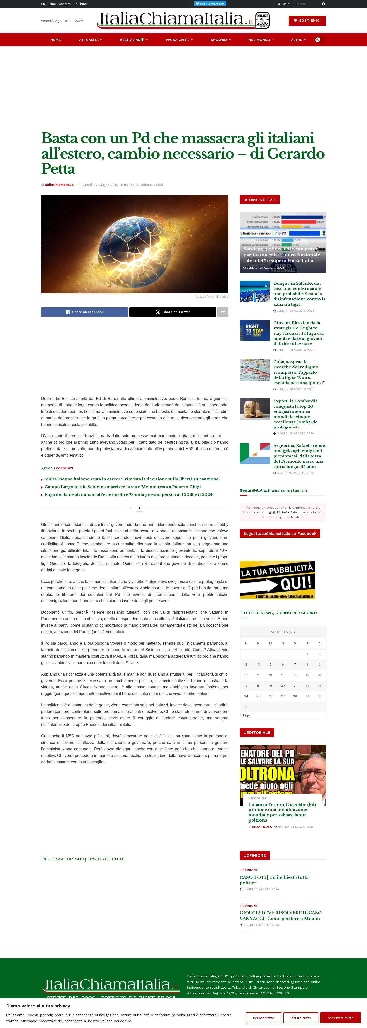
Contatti (65, 4)
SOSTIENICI (309, 20)
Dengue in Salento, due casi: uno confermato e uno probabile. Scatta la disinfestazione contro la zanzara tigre (299, 294)
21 (295, 685)
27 (283, 696)
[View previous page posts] (130, 508)
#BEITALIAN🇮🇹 (132, 40)
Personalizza (263, 1018)
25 (258, 696)
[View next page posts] (139, 508)
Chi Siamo (48, 4)
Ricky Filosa (262, 826)
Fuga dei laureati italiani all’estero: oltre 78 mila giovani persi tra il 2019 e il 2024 (129, 494)
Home (55, 40)
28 (295, 696)
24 (246, 696)
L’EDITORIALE (257, 798)
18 (258, 685)
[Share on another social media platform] (222, 312)
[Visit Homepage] (183, 20)
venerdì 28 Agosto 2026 (265, 267)
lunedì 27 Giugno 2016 (100, 185)
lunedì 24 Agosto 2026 (260, 889)
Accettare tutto (341, 1018)
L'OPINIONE (249, 870)
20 (283, 685)
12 (270, 675)
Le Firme (80, 4)
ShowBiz (219, 40)
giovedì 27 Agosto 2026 (295, 433)
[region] (183, 1013)
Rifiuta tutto (301, 1018)
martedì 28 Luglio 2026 (295, 826)
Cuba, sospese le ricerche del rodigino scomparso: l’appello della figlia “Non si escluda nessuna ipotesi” (299, 372)
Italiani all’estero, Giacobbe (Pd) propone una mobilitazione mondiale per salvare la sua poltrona (282, 812)
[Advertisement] (183, 88)
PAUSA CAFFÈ (178, 40)
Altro (297, 40)
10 (246, 675)
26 (271, 696)
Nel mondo (259, 40)
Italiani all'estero (138, 185)
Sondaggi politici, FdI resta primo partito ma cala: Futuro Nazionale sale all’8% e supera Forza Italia (281, 254)
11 (258, 675)
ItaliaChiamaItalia (59, 185)
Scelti (158, 185)
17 (246, 685)
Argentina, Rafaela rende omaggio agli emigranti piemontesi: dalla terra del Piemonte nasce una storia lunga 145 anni (299, 456)
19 (270, 685)
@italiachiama (284, 512)
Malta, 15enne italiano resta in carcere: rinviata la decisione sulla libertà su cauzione (132, 479)
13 (282, 675)
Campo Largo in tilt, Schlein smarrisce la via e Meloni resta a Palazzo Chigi (123, 486)
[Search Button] (323, 4)
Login (284, 4)
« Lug (244, 715)
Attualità (89, 40)
